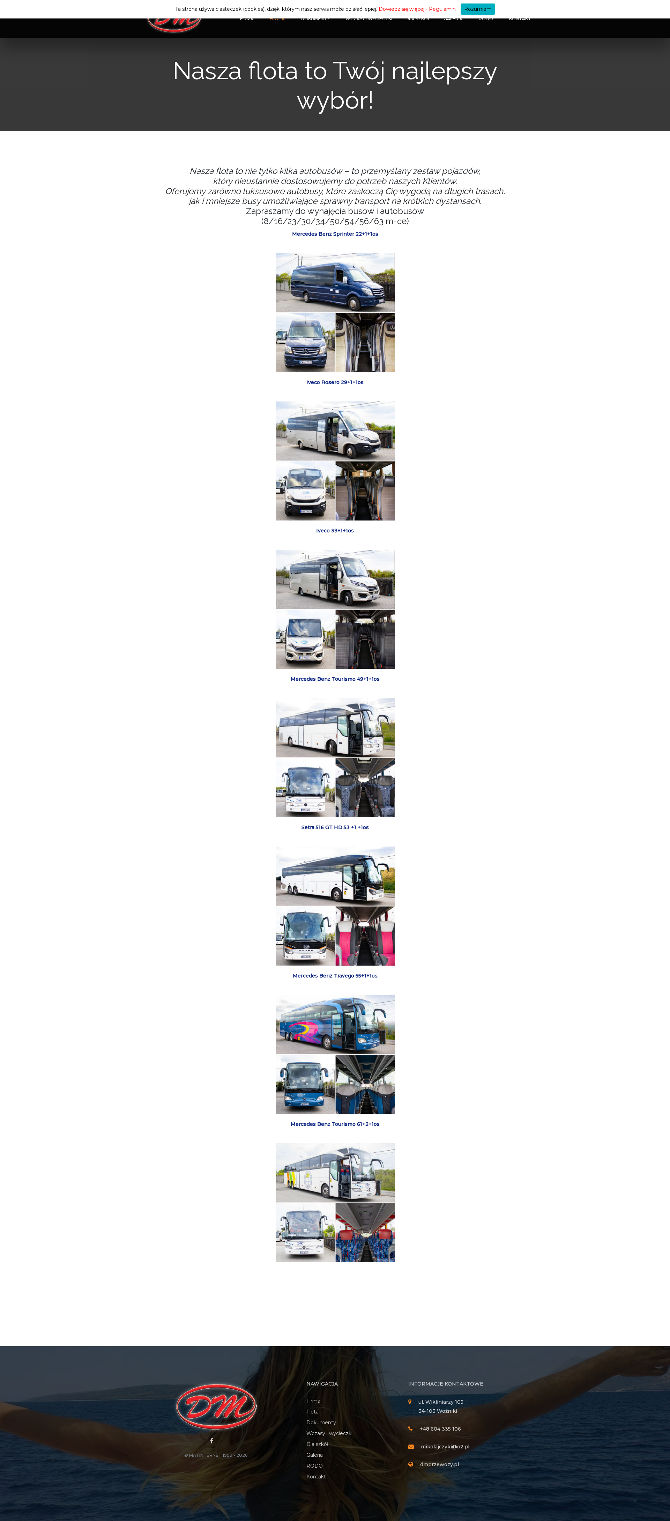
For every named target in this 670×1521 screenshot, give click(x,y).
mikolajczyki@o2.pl (445, 1447)
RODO (486, 18)
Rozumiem (478, 9)
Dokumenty (315, 18)
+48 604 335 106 (440, 1429)
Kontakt (520, 18)
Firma (247, 18)
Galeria (453, 18)
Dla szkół (417, 18)
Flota (277, 18)
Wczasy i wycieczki (368, 18)
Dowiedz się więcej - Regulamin (417, 9)
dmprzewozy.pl (439, 1464)
